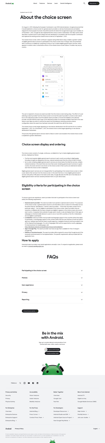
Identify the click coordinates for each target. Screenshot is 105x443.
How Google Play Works (61, 420)
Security (8, 395)
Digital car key (82, 398)
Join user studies (83, 417)
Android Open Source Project (63, 417)
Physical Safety (10, 401)
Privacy (8, 398)
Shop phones (93, 3)
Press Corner (34, 414)
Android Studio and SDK (61, 414)
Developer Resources (60, 411)
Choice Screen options (29, 311)
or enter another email (52, 353)
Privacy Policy (19, 429)
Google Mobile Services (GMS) (87, 401)
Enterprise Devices (11, 414)
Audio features (34, 398)
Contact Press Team (36, 417)
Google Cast (57, 398)
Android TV (81, 395)
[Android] (8, 3)
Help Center (81, 411)
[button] (52, 270)
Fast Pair (56, 401)
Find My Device (82, 414)
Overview (56, 395)
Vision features (34, 395)
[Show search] (84, 3)
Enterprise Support (11, 417)
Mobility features (35, 401)
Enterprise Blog (10, 420)
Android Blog (34, 411)
